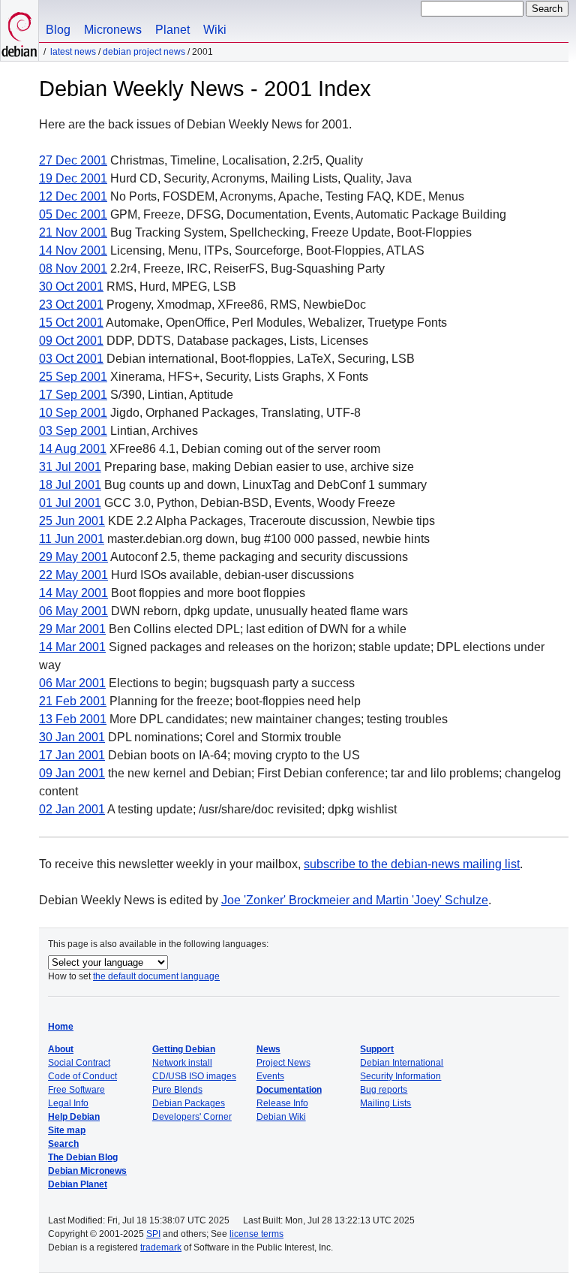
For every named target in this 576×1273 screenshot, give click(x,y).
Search (63, 1144)
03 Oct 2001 (71, 358)
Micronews (113, 29)
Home (61, 1026)
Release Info (282, 1103)
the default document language (156, 976)
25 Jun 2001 (72, 520)
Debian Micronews (87, 1171)
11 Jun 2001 (71, 538)
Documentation (289, 1089)
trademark (161, 1247)
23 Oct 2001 (71, 304)
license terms (257, 1234)
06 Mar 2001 (72, 683)
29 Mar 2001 (72, 629)
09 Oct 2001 (71, 340)
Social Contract (79, 1062)
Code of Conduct (82, 1076)
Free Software (76, 1089)
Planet (172, 29)
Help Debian (74, 1117)
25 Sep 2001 (73, 376)
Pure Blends (177, 1089)
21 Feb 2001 (72, 701)
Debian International (401, 1062)
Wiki (214, 29)
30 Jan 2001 (72, 737)
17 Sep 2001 (73, 394)
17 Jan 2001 (72, 755)
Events (270, 1076)
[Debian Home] (19, 30)
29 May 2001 (73, 557)
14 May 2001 (73, 593)
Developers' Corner (192, 1117)
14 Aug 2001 (72, 448)
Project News (283, 1062)
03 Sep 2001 (73, 430)
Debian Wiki (281, 1117)
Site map (67, 1130)
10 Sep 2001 (73, 412)
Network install (182, 1062)
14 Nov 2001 (73, 250)
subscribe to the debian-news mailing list (412, 864)
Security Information (400, 1076)
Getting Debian (183, 1049)
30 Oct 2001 (71, 286)
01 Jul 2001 (70, 502)
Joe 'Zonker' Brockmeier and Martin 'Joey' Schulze (354, 900)
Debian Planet (77, 1184)
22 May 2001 (73, 575)
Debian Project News (144, 52)
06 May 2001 (73, 611)
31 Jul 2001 (70, 466)
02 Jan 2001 (72, 809)
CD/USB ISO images (194, 1076)
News (268, 1049)
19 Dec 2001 (73, 178)
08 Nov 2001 (73, 268)
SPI (153, 1234)
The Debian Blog (83, 1157)
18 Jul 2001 (70, 484)
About (61, 1049)
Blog (58, 29)
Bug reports (383, 1089)
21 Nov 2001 (73, 232)
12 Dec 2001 (73, 196)
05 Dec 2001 (73, 214)
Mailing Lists (385, 1103)
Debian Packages (188, 1103)
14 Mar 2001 (72, 647)
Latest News (73, 52)
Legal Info (68, 1103)
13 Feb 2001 (72, 719)
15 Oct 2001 (71, 322)
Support (377, 1049)
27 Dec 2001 (73, 160)
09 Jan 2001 (72, 773)
